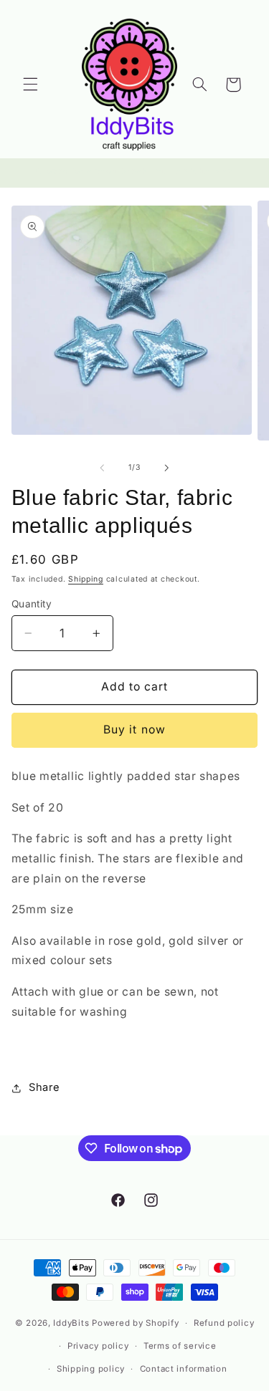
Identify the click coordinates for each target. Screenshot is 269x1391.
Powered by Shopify (135, 1323)
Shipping (85, 579)
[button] (30, 84)
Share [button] (44, 1087)
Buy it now (134, 729)
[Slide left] (102, 467)
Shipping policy (91, 1369)
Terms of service (180, 1346)
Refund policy (224, 1323)
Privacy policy (97, 1346)
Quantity (31, 604)
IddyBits (71, 1323)
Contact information (183, 1369)
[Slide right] (167, 467)
